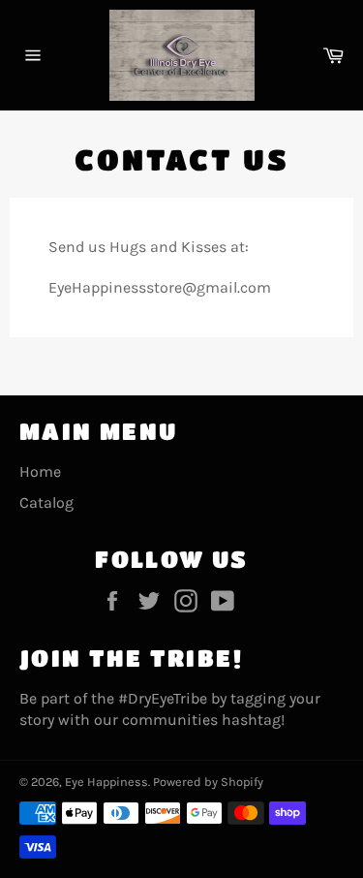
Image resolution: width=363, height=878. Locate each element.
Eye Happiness (106, 781)
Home (40, 471)
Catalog (46, 502)
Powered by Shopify (208, 781)
